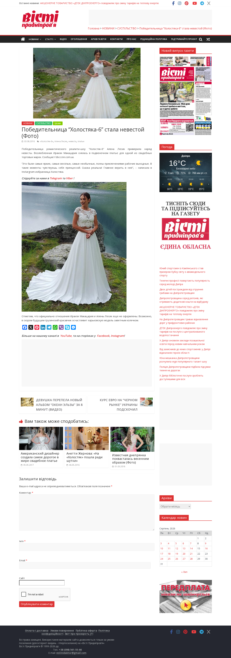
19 (176, 553)
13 (184, 548)
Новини (34, 39)
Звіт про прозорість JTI (79, 633)
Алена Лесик (60, 141)
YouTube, (66, 336)
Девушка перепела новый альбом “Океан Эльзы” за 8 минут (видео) (59, 404)
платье (81, 141)
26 (176, 558)
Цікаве (58, 123)
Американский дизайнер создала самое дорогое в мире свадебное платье (40, 457)
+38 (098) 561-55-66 (70, 649)
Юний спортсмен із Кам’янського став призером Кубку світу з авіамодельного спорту (89, 3)
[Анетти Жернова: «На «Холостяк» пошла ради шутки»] (87, 429)
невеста (72, 141)
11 (169, 548)
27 (184, 558)
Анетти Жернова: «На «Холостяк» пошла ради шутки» (84, 457)
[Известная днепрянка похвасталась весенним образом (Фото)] (132, 429)
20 (184, 553)
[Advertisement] (150, 17)
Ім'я (22, 541)
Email (23, 560)
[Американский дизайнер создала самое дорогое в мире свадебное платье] (41, 429)
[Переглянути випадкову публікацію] (208, 39)
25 (169, 558)
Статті (49, 39)
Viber (69, 178)
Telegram (56, 178)
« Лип (184, 572)
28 (191, 558)
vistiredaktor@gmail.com (71, 652)
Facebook (103, 336)
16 (206, 548)
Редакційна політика (153, 39)
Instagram (117, 336)
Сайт (22, 578)
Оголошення (79, 39)
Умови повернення (62, 630)
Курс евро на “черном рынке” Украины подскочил (118, 404)
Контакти (116, 39)
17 (161, 553)
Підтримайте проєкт (184, 39)
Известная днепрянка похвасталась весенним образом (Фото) (130, 458)
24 (161, 558)
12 (176, 548)
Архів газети (98, 39)
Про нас (131, 39)
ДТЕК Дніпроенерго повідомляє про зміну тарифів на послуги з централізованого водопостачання (183, 331)
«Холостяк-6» (46, 141)
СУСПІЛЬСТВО (44, 123)
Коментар (26, 492)
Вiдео (63, 39)
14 (191, 548)
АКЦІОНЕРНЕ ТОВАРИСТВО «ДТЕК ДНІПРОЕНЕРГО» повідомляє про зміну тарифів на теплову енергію (181, 310)
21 (191, 553)
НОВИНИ (27, 123)
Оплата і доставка (36, 630)
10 (161, 548)
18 (169, 553)
